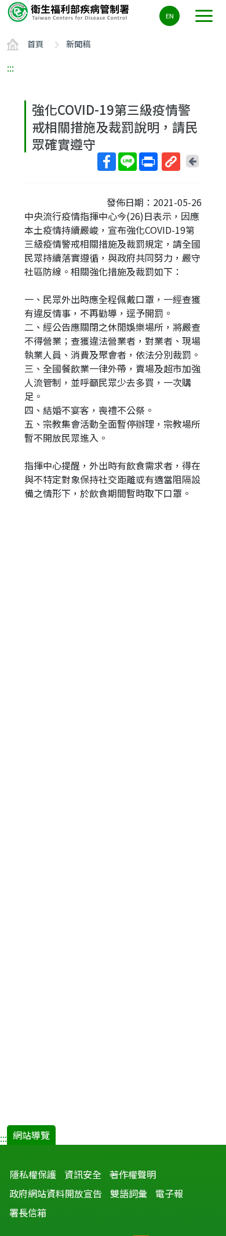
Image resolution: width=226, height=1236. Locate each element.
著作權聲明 (133, 1174)
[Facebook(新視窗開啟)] (106, 161)
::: (10, 67)
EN (170, 15)
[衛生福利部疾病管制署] (69, 11)
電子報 (169, 1193)
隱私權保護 (33, 1174)
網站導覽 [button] (31, 1135)
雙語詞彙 (128, 1193)
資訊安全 (82, 1174)
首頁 (35, 44)
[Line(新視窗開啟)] (127, 161)
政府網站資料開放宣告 (55, 1193)
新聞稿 (78, 44)
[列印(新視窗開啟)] (148, 161)
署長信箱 (27, 1212)
